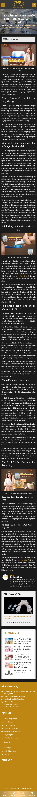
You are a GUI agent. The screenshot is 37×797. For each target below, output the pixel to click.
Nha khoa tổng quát (11, 738)
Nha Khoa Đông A (23, 560)
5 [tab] (15, 622)
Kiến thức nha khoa (10, 751)
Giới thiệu (7, 748)
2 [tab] (9, 622)
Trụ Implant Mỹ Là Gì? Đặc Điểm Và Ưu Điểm (22, 672)
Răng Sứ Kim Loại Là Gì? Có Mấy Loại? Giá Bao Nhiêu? (17, 617)
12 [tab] (29, 622)
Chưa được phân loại (16, 25)
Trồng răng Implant (10, 719)
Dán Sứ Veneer (9, 725)
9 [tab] (23, 622)
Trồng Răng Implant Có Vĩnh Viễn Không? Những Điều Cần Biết (23, 649)
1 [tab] (7, 622)
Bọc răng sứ (8, 722)
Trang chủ (5, 25)
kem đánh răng (21, 276)
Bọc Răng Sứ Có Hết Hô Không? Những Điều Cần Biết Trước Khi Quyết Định (22, 657)
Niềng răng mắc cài (11, 728)
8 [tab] (21, 622)
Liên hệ (6, 754)
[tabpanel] (18, 608)
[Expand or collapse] (33, 39)
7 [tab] (19, 622)
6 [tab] (17, 622)
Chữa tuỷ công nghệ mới (12, 731)
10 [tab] (25, 622)
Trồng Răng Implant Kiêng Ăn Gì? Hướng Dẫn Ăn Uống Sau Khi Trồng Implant (23, 665)
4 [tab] (13, 622)
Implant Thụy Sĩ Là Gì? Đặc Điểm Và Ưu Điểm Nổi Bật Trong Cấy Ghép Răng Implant (23, 641)
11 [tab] (27, 622)
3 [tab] (11, 622)
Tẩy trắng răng (9, 735)
